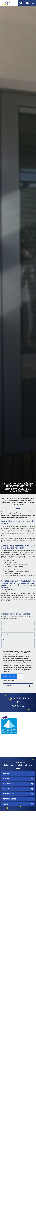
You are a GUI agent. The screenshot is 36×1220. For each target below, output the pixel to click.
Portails (6, 778)
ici (8, 671)
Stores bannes (8, 794)
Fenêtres (6, 773)
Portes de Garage (9, 799)
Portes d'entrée (8, 783)
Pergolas (6, 789)
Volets (5, 804)
